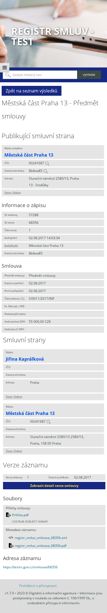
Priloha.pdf (20, 515)
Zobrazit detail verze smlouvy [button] (54, 486)
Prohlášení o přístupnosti (38, 585)
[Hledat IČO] (47, 163)
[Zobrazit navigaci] (4, 67)
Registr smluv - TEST (52, 36)
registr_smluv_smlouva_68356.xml (41, 538)
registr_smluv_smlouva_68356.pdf (40, 546)
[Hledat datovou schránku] (45, 171)
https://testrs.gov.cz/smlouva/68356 (30, 567)
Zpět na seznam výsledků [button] (31, 91)
